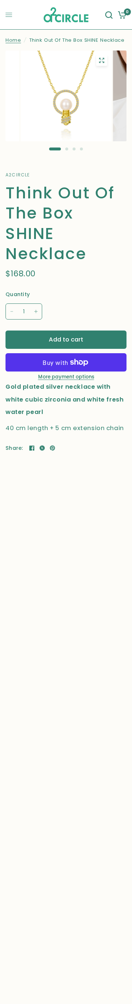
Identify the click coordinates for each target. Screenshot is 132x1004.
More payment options (66, 376)
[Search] (109, 15)
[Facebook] (31, 448)
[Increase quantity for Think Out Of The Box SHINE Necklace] (36, 311)
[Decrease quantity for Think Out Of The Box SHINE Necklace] (12, 311)
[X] (42, 448)
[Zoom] (101, 60)
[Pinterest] (52, 448)
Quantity (18, 294)
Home (13, 40)
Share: (14, 448)
